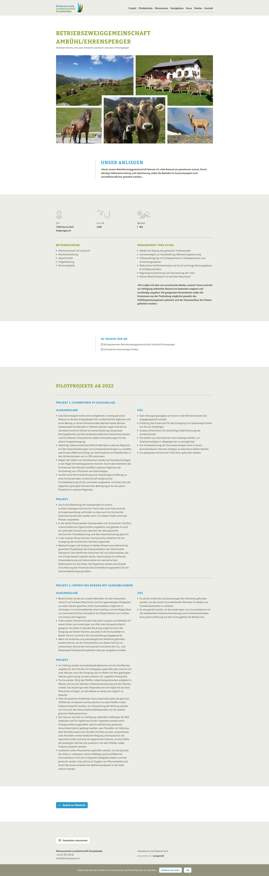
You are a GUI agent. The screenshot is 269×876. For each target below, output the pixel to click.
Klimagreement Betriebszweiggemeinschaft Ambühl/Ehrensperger (139, 344)
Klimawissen (161, 8)
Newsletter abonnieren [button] (73, 840)
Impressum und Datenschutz (152, 851)
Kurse (189, 8)
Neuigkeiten (177, 8)
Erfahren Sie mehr (170, 870)
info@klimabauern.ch (68, 858)
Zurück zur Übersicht (74, 805)
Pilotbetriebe (146, 8)
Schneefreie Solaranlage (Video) (121, 349)
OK (187, 870)
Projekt (132, 8)
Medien (198, 8)
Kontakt (208, 8)
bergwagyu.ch (63, 230)
